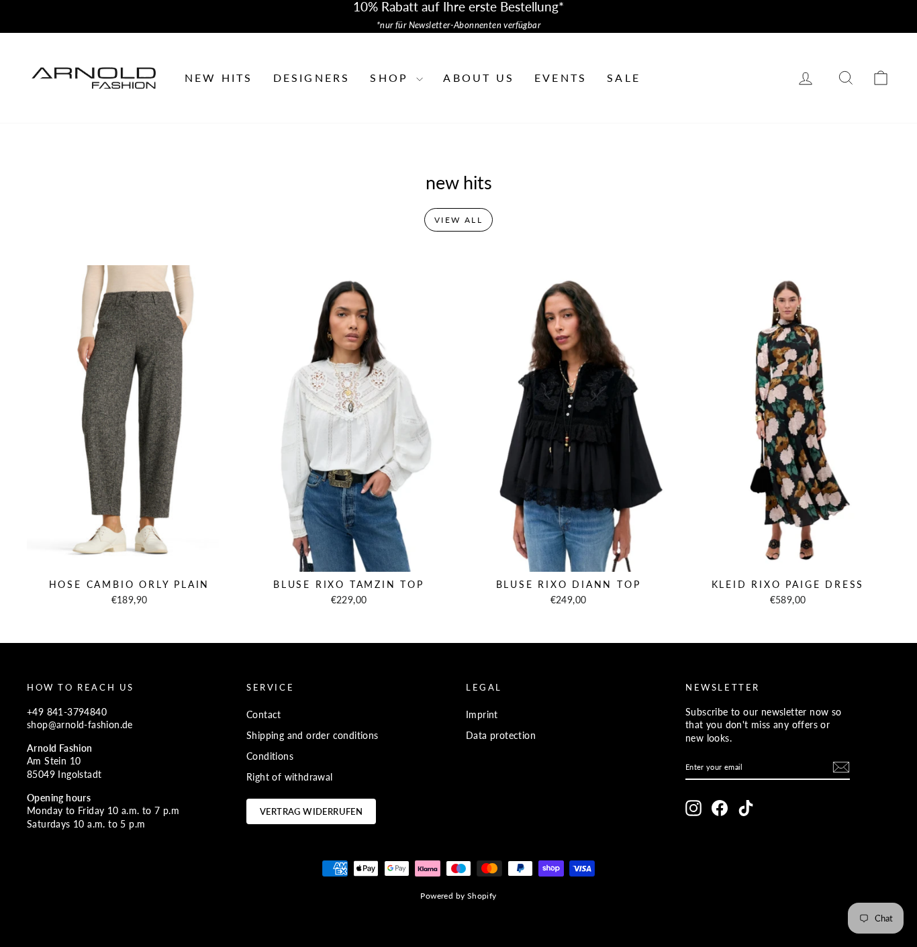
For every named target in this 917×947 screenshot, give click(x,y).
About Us (478, 77)
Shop (391, 77)
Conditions (269, 756)
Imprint (482, 714)
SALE (623, 77)
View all (458, 220)
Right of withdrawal (289, 777)
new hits (219, 77)
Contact (263, 714)
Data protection (501, 735)
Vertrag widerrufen (311, 811)
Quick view (129, 557)
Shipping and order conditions (312, 735)
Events (560, 77)
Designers (311, 77)
